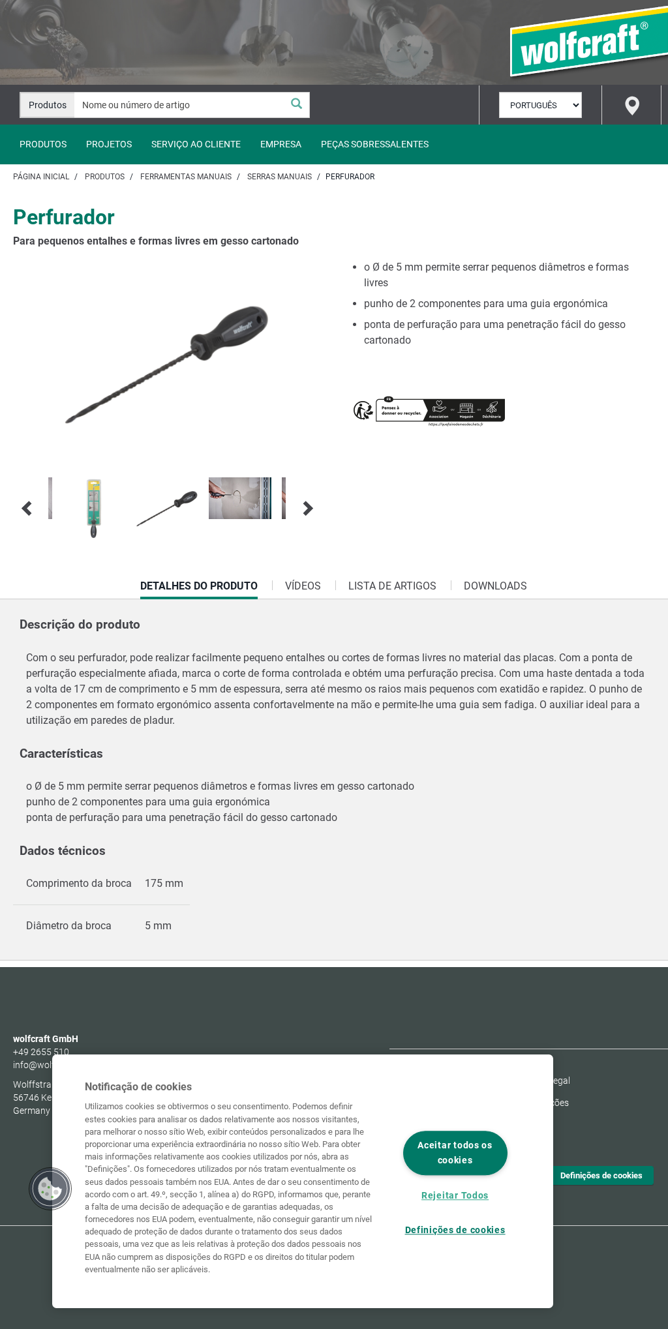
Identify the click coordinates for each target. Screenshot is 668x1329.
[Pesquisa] (296, 105)
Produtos (43, 144)
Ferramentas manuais (186, 176)
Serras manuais (279, 176)
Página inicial (41, 176)
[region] (302, 1181)
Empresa (280, 144)
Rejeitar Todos (455, 1195)
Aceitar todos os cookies (455, 1154)
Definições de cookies (601, 1175)
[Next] (306, 508)
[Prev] (27, 508)
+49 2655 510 (41, 1052)
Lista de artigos (392, 586)
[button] (50, 1189)
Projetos (109, 144)
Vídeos (303, 586)
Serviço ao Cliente (196, 144)
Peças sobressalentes (375, 144)
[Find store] (631, 105)
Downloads (495, 586)
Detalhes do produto (199, 589)
